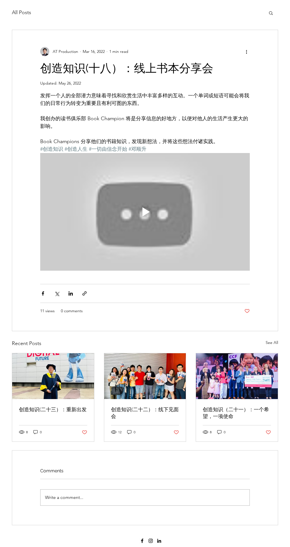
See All (272, 342)
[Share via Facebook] (43, 293)
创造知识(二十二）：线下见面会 (145, 412)
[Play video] (145, 212)
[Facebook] (142, 541)
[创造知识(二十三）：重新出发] (53, 376)
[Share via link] (84, 293)
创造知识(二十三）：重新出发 (53, 409)
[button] (271, 12)
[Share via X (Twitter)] (56, 293)
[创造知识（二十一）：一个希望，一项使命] (237, 376)
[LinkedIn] (159, 541)
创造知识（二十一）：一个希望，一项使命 (236, 412)
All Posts (21, 12)
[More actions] (246, 51)
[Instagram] (150, 541)
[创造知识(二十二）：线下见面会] (145, 376)
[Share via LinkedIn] (70, 293)
